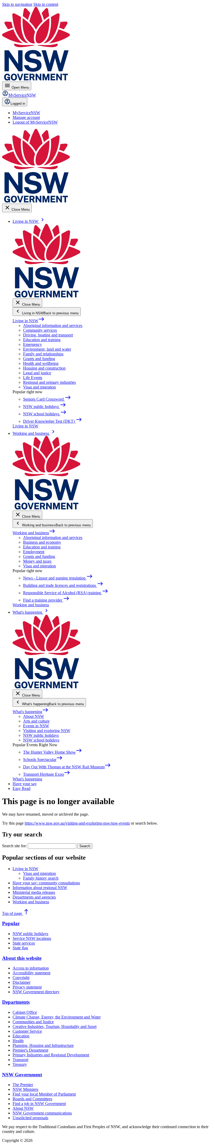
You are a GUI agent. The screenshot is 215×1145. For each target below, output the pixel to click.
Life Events (32, 377)
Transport (20, 1059)
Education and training (42, 339)
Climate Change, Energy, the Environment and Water (57, 1017)
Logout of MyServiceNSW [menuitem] (35, 122)
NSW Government (22, 1074)
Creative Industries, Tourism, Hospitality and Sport (54, 1026)
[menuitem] (26, 112)
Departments (16, 1002)
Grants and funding (39, 358)
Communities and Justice (33, 1022)
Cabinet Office (25, 1012)
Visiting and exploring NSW (46, 730)
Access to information (31, 968)
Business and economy (42, 542)
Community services (40, 330)
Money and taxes (37, 561)
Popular (11, 923)
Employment (33, 551)
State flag (20, 948)
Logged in (17, 103)
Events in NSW (36, 726)
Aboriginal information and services (52, 325)
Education (21, 1036)
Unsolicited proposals (30, 1118)
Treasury (20, 1064)
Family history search (40, 878)
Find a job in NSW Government (39, 1103)
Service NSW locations (32, 938)
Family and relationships (43, 354)
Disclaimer (21, 982)
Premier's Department (30, 1050)
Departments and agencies (34, 897)
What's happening (31, 711)
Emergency (32, 344)
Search (84, 846)
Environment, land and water (47, 349)
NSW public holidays (41, 735)
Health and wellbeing (40, 363)
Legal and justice (37, 373)
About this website (21, 958)
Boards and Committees (32, 1099)
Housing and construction (44, 368)
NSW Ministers (25, 1089)
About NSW (33, 716)
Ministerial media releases (34, 892)
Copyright (21, 977)
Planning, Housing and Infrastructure (43, 1045)
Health (18, 1040)
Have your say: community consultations (46, 883)
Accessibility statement (31, 973)
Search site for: (14, 846)
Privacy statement (27, 987)
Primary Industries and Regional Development (51, 1055)
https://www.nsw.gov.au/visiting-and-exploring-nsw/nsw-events (77, 823)
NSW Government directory (36, 992)
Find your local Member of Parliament (44, 1094)
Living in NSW (29, 321)
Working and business (34, 533)
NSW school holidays (41, 740)
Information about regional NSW (40, 887)
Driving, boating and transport (48, 335)
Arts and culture (36, 721)
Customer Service (27, 1031)
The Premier (23, 1084)
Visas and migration (39, 387)
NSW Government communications (42, 1113)
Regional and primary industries (49, 382)
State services (24, 943)
